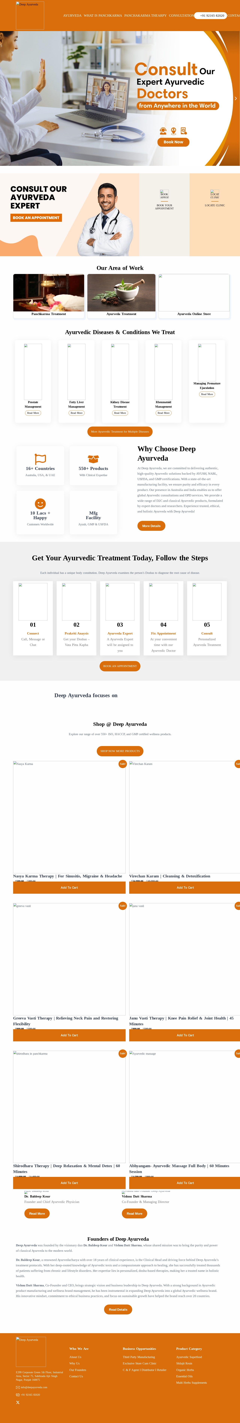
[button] (4, 98)
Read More (33, 413)
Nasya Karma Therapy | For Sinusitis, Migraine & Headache (67, 876)
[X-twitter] (18, 1402)
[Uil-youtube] (36, 1402)
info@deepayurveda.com (34, 1387)
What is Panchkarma (103, 15)
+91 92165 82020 (30, 1394)
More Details (151, 526)
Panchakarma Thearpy (145, 15)
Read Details (118, 1309)
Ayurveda (72, 15)
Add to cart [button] (69, 887)
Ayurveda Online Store (194, 314)
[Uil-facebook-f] (24, 1402)
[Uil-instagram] (30, 1402)
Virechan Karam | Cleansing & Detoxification (169, 876)
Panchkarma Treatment (49, 314)
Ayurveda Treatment (121, 314)
